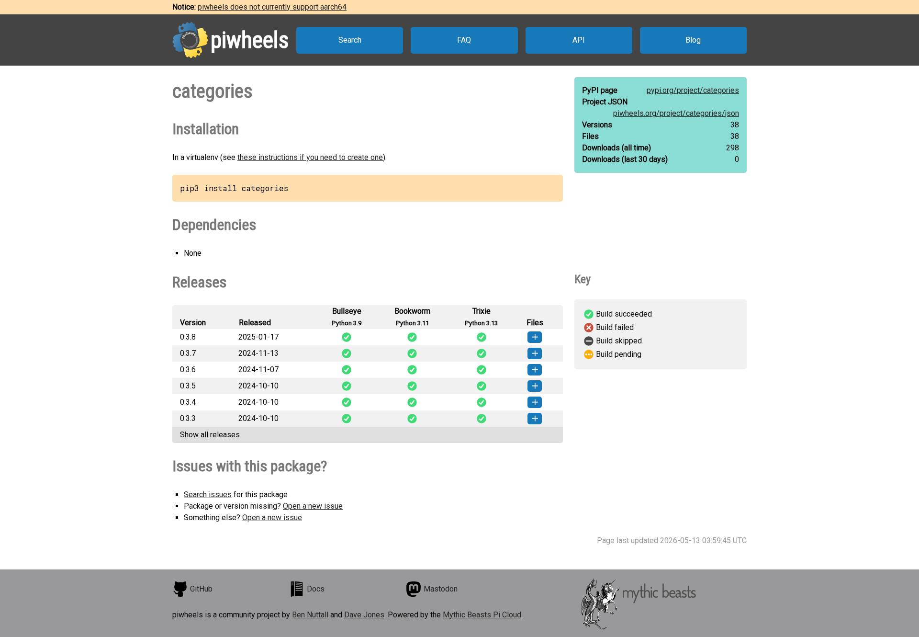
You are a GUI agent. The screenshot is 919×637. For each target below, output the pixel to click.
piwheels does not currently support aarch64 (272, 6)
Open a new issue (313, 506)
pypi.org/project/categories (693, 90)
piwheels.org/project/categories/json (676, 113)
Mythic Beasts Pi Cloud (482, 614)
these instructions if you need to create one (310, 157)
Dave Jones (364, 614)
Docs (316, 588)
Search (349, 40)
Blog (693, 40)
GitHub (201, 588)
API (578, 40)
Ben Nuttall (310, 614)
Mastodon (441, 588)
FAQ (464, 40)
